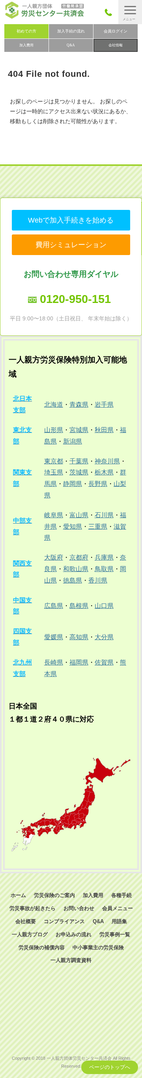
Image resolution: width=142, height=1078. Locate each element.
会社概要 (25, 921)
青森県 (78, 404)
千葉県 (78, 461)
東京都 (53, 461)
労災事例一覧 (114, 934)
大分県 (104, 637)
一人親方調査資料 (71, 960)
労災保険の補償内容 (42, 947)
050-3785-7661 (110, 12)
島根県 (78, 605)
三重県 (97, 526)
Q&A (71, 45)
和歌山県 (75, 569)
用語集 (119, 921)
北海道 (53, 404)
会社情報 (115, 45)
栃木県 (104, 472)
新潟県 (72, 441)
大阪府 (53, 557)
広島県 (53, 605)
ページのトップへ (109, 1067)
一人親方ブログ (30, 934)
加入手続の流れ (71, 31)
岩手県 (104, 404)
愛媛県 (53, 637)
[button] (130, 12)
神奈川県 (107, 461)
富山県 (78, 515)
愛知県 (72, 526)
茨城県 (78, 472)
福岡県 (78, 662)
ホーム (18, 895)
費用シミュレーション (71, 245)
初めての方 (26, 31)
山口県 (104, 605)
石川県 (104, 515)
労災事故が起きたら (32, 908)
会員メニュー (117, 908)
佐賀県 (104, 662)
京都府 (78, 557)
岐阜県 (53, 515)
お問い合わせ (79, 908)
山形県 (53, 430)
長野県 (97, 483)
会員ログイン (115, 31)
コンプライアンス (64, 921)
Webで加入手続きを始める (71, 220)
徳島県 (72, 580)
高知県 (78, 637)
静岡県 (72, 483)
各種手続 (121, 895)
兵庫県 (104, 557)
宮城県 (78, 430)
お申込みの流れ (74, 934)
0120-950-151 (75, 299)
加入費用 (26, 45)
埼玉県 (53, 472)
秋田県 (104, 430)
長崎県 (53, 662)
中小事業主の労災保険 (98, 947)
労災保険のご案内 (54, 895)
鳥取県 (104, 569)
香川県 (97, 580)
